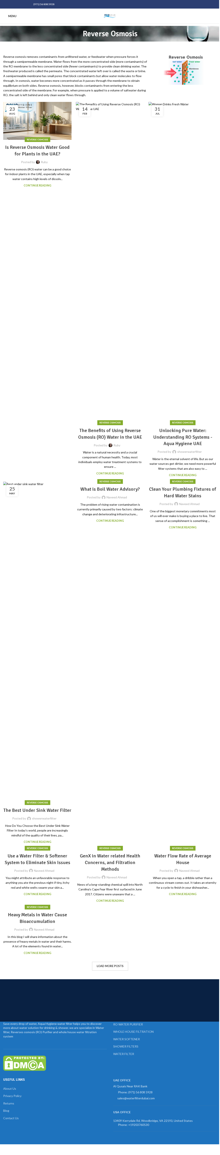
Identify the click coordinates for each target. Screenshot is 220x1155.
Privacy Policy (12, 1096)
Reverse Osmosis (37, 139)
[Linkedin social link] (21, 4)
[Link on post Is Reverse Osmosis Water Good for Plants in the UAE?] (37, 121)
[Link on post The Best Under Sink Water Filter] (37, 642)
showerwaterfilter (189, 451)
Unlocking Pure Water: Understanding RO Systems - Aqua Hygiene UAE (182, 437)
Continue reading (37, 185)
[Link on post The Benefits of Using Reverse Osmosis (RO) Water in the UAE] (110, 262)
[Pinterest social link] (16, 4)
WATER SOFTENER (126, 1039)
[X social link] (11, 4)
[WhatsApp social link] (26, 4)
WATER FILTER (123, 1054)
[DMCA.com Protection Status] (24, 1063)
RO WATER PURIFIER (128, 1024)
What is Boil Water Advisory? (110, 489)
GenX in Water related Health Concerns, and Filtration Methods (110, 862)
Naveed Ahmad (117, 497)
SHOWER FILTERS (125, 1046)
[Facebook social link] (5, 4)
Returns (8, 1103)
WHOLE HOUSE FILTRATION (133, 1031)
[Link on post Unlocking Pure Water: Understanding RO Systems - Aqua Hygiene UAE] (182, 262)
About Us (9, 1088)
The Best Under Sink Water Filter (37, 810)
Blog (6, 1110)
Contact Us (11, 1118)
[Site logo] (110, 16)
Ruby (44, 162)
